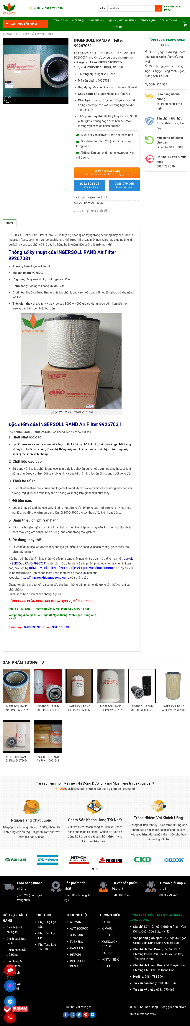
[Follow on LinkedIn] (92, 1015)
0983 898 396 (89, 185)
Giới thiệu (78, 20)
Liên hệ (117, 27)
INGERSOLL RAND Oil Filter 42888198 (48, 708)
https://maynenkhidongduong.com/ (45, 577)
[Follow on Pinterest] (86, 1015)
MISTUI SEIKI (110, 959)
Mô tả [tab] (10, 223)
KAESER (107, 922)
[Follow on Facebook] (66, 1015)
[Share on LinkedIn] (105, 211)
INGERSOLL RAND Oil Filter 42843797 (111, 708)
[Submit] (158, 8)
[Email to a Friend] (96, 211)
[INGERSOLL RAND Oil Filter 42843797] (111, 686)
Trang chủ (61, 20)
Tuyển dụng (148, 20)
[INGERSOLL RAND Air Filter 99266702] (16, 686)
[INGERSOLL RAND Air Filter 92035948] (173, 686)
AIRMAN (75, 922)
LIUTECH (107, 953)
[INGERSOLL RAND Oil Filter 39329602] (79, 686)
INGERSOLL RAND (93, 203)
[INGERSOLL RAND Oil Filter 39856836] (142, 686)
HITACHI (75, 954)
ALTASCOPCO (79, 928)
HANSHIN (76, 948)
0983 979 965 (124, 185)
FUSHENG (76, 941)
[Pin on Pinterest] (101, 211)
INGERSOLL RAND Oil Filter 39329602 (79, 708)
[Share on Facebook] (87, 211)
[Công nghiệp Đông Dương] (13, 8)
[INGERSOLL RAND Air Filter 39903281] (48, 736)
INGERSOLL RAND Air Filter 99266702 (16, 708)
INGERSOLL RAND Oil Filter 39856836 (142, 708)
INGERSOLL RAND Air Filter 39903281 (48, 759)
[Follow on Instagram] (72, 1015)
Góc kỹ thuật (168, 20)
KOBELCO (108, 935)
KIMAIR (107, 928)
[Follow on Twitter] (79, 1015)
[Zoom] (7, 99)
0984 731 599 (59, 627)
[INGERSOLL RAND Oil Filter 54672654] (16, 736)
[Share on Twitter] (92, 211)
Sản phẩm (95, 20)
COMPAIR (76, 935)
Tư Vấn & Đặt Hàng (107, 172)
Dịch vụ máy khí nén (121, 20)
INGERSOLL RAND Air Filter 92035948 (173, 708)
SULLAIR (107, 966)
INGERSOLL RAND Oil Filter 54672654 (17, 759)
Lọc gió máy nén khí (38, 34)
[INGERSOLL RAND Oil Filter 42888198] (48, 686)
